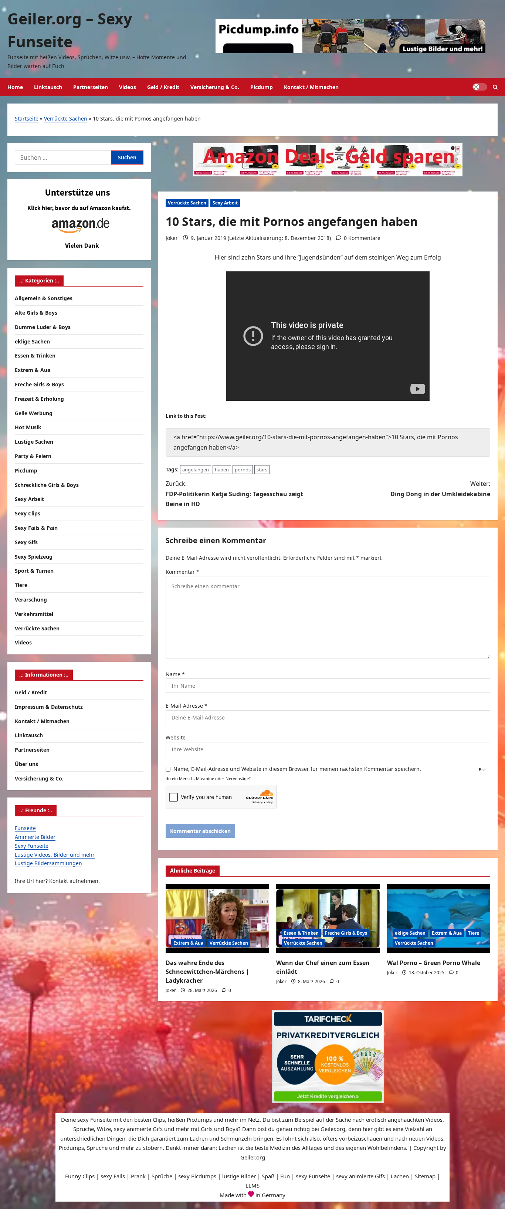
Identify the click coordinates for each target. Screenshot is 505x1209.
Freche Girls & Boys (346, 933)
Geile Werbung (33, 413)
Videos (127, 87)
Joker (172, 237)
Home (15, 87)
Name (175, 674)
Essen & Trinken (301, 933)
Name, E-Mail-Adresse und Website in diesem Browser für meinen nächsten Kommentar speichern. (297, 768)
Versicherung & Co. (214, 87)
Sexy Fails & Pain (36, 528)
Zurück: (234, 494)
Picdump (261, 87)
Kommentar (182, 571)
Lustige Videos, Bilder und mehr (55, 854)
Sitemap (425, 1176)
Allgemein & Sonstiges (43, 298)
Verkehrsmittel (34, 614)
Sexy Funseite (31, 846)
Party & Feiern (33, 456)
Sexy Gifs (26, 542)
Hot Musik (28, 427)
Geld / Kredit (163, 87)
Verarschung (31, 599)
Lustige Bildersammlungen (48, 863)
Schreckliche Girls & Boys (47, 484)
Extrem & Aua (188, 943)
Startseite (26, 118)
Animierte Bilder (35, 837)
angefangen (195, 469)
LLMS (252, 1185)
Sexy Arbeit (225, 203)
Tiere (473, 933)
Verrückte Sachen (65, 118)
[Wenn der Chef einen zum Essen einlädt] (327, 918)
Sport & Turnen (34, 571)
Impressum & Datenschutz (49, 707)
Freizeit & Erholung (39, 399)
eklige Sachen (410, 933)
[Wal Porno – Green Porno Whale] (438, 918)
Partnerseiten (90, 87)
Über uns (26, 764)
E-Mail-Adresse (186, 705)
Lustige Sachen (34, 442)
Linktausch (48, 87)
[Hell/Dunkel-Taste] (479, 87)
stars (262, 469)
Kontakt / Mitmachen (311, 87)
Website (176, 737)
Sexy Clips (27, 513)
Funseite (25, 828)
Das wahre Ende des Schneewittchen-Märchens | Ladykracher (207, 972)
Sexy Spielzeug (33, 556)
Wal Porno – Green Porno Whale (433, 963)
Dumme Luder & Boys (43, 327)
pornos (243, 469)
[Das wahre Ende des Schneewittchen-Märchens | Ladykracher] (217, 918)
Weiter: (440, 489)
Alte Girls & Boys (36, 312)
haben (222, 469)
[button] (495, 87)
